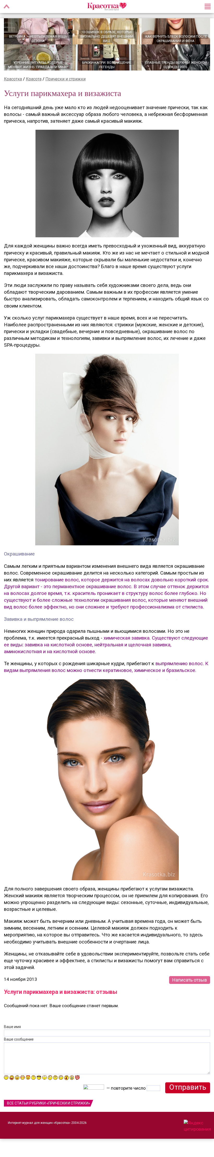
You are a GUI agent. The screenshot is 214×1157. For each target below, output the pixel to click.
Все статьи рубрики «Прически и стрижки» (48, 1103)
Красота (33, 78)
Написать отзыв (189, 980)
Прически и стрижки (65, 78)
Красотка (13, 78)
